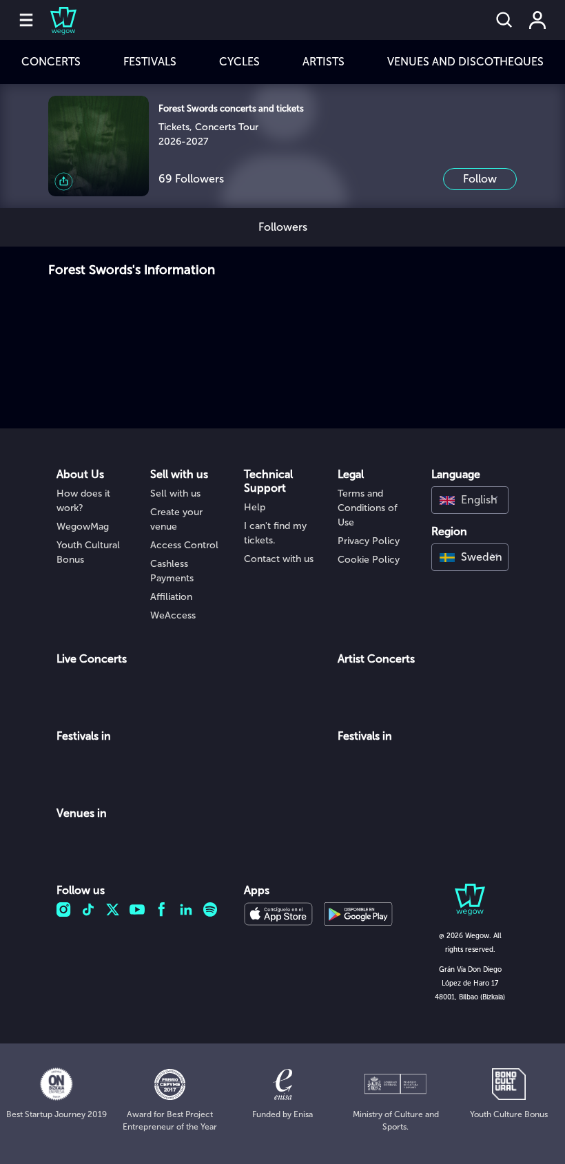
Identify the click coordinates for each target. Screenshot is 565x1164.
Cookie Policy (369, 559)
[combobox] (470, 500)
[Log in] (537, 20)
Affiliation (171, 597)
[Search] (504, 20)
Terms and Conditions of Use (368, 508)
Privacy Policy (369, 541)
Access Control (184, 545)
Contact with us (279, 559)
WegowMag (82, 526)
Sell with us (175, 493)
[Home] (55, 20)
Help (254, 507)
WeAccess (173, 615)
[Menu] (26, 20)
